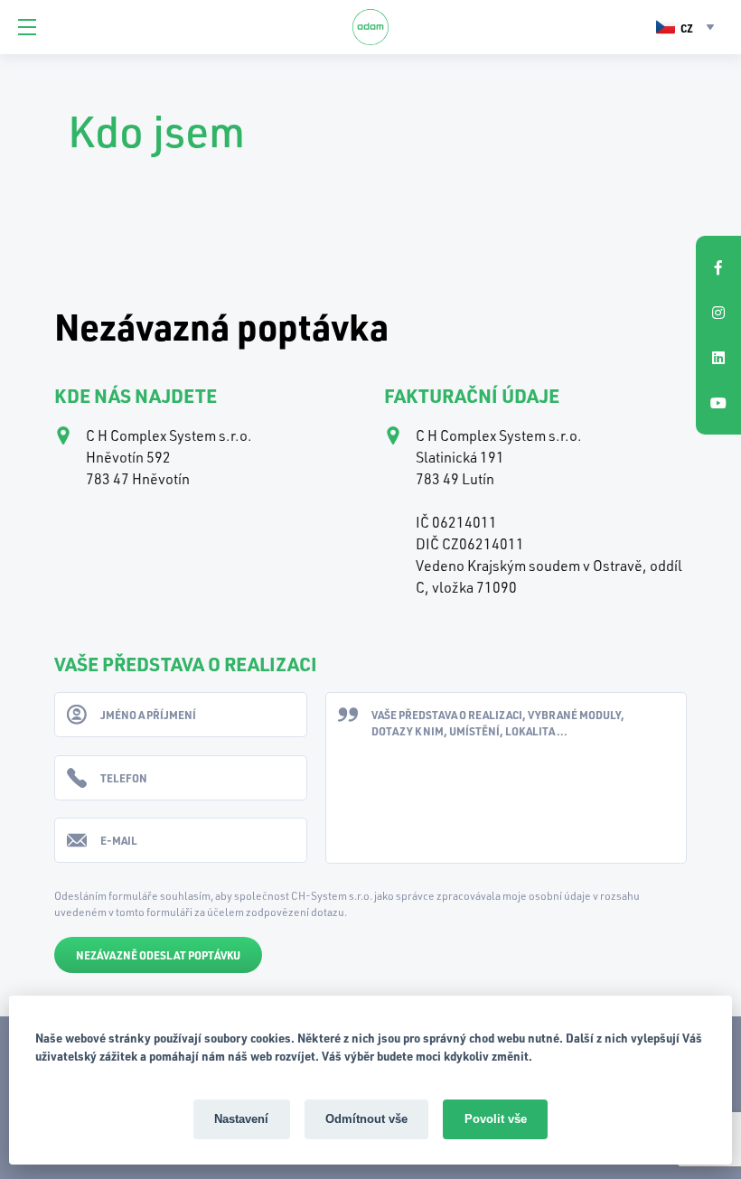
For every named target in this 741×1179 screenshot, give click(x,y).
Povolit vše (495, 1119)
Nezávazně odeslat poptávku (158, 955)
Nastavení (241, 1119)
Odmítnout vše (366, 1119)
